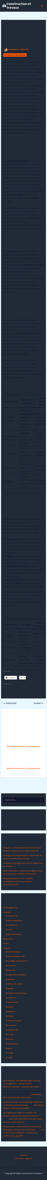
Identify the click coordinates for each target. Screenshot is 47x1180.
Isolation (10, 1007)
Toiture (9, 1048)
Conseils (7, 912)
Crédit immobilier (14, 920)
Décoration (8, 939)
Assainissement (13, 951)
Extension (10, 979)
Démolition (11, 965)
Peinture (10, 1016)
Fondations (11, 997)
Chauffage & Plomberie (17, 961)
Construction (12, 916)
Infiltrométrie (12, 1002)
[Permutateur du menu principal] (42, 6)
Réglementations (14, 934)
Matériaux (10, 1011)
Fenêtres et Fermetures (15, 55)
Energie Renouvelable (16, 974)
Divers (6, 943)
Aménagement (10, 907)
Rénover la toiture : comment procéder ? (22, 1086)
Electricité (10, 970)
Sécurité (9, 1034)
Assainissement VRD (15, 956)
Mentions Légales (23, 1158)
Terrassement (12, 1043)
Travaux (7, 948)
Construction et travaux (19, 6)
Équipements (12, 925)
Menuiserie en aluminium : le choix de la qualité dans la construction (22, 760)
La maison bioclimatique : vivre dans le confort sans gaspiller (23, 1132)
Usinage (9, 1053)
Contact (23, 1155)
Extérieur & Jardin (14, 984)
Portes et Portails (13, 1020)
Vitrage (9, 1057)
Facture (9, 929)
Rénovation (11, 1025)
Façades (9, 988)
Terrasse (9, 1039)
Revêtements (12, 1030)
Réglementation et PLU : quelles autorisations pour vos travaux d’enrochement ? (18, 881)
